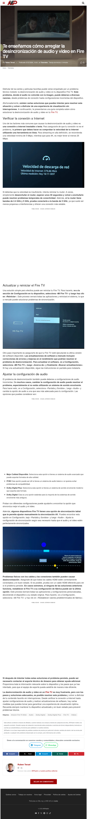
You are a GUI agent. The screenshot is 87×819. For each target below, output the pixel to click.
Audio (31, 715)
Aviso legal (38, 794)
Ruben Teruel (10, 62)
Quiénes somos (11, 794)
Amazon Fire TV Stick (19, 715)
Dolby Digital (40, 715)
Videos (73, 715)
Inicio (4, 68)
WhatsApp (52, 745)
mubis (56, 801)
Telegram (37, 745)
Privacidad (47, 794)
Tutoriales (44, 62)
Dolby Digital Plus (54, 715)
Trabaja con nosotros (25, 794)
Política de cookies (59, 794)
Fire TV (54, 112)
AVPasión (46, 808)
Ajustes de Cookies (74, 794)
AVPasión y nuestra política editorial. (45, 771)
